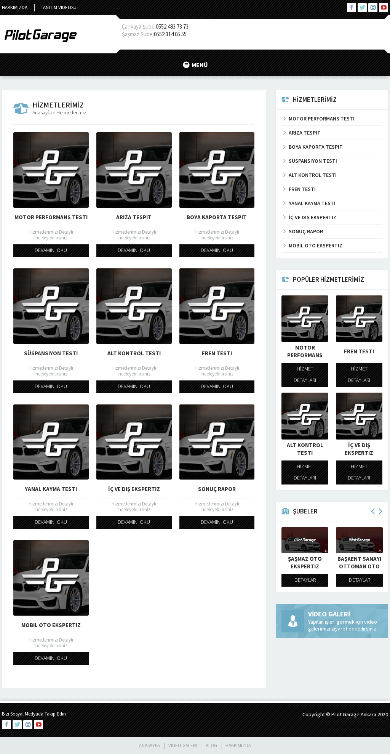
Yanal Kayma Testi (51, 489)
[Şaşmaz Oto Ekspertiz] (344, 540)
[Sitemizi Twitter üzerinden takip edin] (362, 7)
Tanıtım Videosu (59, 7)
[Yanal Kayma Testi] (51, 442)
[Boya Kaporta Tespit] (217, 170)
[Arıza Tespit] (134, 170)
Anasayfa (42, 112)
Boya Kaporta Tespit (217, 217)
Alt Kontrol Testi (134, 353)
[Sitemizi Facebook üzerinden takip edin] (351, 7)
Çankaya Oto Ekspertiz (290, 562)
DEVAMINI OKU (51, 250)
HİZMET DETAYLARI (305, 374)
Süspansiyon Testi (51, 353)
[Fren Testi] (217, 306)
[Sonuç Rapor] (217, 442)
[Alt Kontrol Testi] (134, 306)
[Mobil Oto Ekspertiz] (51, 578)
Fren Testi (217, 353)
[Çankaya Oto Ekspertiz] (290, 540)
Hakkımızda (14, 7)
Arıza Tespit (134, 217)
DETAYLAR (290, 579)
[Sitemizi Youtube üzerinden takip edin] (383, 7)
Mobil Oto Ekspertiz (51, 625)
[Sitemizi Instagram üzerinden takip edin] (372, 7)
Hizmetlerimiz (71, 112)
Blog (211, 745)
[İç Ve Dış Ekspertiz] (134, 442)
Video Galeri (182, 745)
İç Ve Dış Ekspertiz (134, 489)
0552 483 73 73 (172, 26)
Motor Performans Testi (51, 217)
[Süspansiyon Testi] (51, 306)
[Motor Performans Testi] (51, 170)
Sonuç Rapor (217, 489)
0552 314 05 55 (170, 34)
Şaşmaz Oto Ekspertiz (344, 562)
